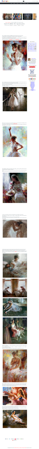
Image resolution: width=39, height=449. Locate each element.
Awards (14, 3)
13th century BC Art (33, 43)
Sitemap (25, 3)
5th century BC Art (34, 51)
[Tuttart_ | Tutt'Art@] (31, 79)
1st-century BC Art (34, 47)
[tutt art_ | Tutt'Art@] (32, 79)
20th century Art (11, 25)
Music (27, 3)
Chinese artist (15, 123)
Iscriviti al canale (14, 440)
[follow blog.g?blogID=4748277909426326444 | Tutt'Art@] (29, 79)
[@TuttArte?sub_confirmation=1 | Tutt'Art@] (35, 79)
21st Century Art (15, 25)
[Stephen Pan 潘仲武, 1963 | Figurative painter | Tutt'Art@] (30, 79)
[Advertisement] (19, 8)
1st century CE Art (30, 47)
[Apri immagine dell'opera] (15, 70)
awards (16, 251)
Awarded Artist (19, 25)
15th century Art (30, 44)
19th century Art (31, 46)
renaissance (10, 39)
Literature (21, 3)
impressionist (17, 39)
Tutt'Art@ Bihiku (34, 58)
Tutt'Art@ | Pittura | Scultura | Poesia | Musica (20, 447)
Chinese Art (9, 22)
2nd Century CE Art (33, 50)
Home (11, 3)
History (17, 3)
